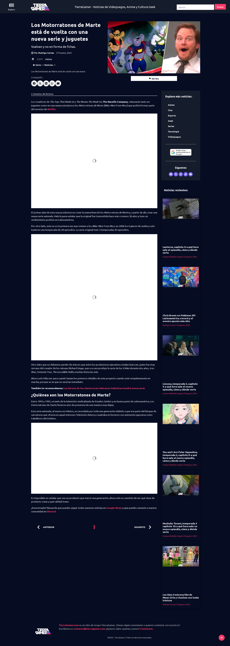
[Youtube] (190, 174)
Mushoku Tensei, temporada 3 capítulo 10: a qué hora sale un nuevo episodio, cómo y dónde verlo (180, 528)
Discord (51, 511)
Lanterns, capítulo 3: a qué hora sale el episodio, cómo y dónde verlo (181, 249)
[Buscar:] (195, 7)
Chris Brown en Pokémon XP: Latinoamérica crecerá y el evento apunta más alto (179, 318)
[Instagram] (181, 174)
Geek (170, 120)
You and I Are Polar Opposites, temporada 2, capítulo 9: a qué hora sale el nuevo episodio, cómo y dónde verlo (180, 456)
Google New (113, 507)
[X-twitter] (176, 174)
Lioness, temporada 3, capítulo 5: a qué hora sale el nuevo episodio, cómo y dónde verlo (180, 386)
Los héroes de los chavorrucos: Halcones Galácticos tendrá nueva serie (104, 388)
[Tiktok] (186, 174)
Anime (171, 104)
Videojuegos (174, 136)
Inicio (38, 64)
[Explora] (11, 5)
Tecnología (173, 131)
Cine (170, 110)
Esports (172, 115)
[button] (34, 83)
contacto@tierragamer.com (89, 628)
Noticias (48, 64)
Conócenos (146, 628)
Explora (11, 9)
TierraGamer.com (69, 625)
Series (155, 78)
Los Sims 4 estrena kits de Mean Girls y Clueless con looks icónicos (181, 597)
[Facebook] (171, 174)
